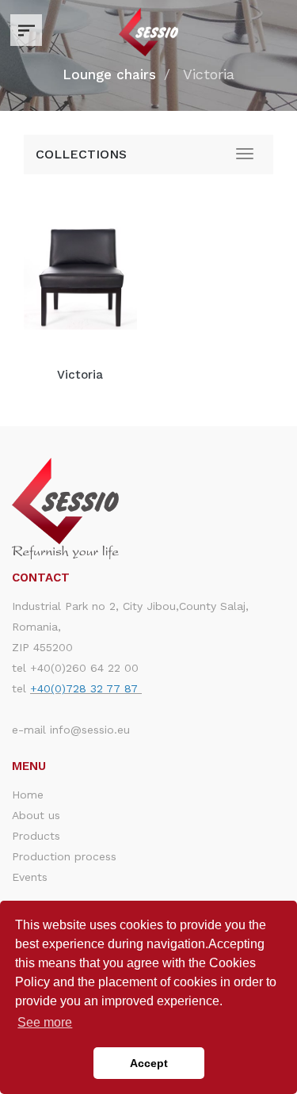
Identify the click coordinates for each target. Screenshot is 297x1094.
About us (36, 815)
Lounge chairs (109, 74)
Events (30, 877)
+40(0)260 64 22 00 (84, 667)
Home (28, 794)
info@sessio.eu (90, 729)
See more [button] (44, 1022)
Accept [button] (149, 1063)
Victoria (80, 375)
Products (36, 835)
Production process (64, 856)
